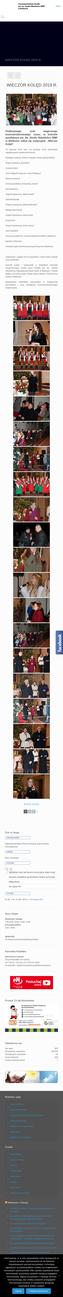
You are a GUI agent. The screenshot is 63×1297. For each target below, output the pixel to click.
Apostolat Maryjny (18, 1110)
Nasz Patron (15, 1176)
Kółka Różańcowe (18, 1121)
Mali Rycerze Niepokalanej (21, 1126)
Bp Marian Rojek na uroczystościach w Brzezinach (32, 1243)
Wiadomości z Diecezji (18, 1202)
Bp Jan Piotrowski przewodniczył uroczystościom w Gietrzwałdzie (33, 1229)
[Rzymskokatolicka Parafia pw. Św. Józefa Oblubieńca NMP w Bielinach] (31, 6)
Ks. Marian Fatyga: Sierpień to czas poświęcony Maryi (33, 1248)
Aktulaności (15, 1187)
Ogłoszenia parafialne (20, 1193)
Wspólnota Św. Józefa (20, 1137)
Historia (13, 1165)
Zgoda (18, 1291)
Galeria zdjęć (16, 1171)
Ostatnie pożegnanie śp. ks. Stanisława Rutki (30, 1252)
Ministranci (15, 1132)
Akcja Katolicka (17, 1104)
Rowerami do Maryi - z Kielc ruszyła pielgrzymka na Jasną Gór (32, 1210)
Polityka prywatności (38, 1291)
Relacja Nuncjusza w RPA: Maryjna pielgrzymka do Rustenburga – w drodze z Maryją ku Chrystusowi (32, 1237)
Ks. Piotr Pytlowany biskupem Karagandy (28, 1223)
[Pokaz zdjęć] (31, 804)
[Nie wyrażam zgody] (59, 1275)
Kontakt (13, 1182)
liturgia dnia (38, 899)
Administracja (16, 1154)
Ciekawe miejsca (17, 1160)
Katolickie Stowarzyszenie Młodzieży (26, 1115)
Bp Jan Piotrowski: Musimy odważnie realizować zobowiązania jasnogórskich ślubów (31, 1217)
